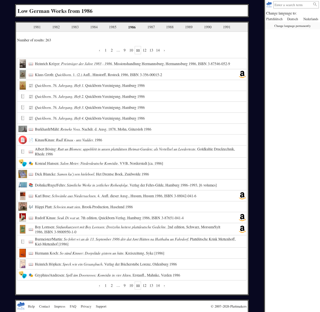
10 (131, 49)
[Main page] (269, 4)
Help (31, 306)
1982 (56, 26)
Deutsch (292, 19)
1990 (208, 26)
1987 (151, 26)
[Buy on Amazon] (242, 74)
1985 (112, 26)
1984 (94, 26)
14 (158, 49)
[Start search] (315, 4)
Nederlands (310, 19)
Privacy (86, 306)
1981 (37, 26)
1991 (227, 26)
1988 (170, 26)
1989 (189, 26)
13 (151, 49)
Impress (59, 306)
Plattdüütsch (274, 19)
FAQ (73, 306)
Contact (44, 306)
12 (144, 49)
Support (101, 306)
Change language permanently (292, 26)
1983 (75, 26)
